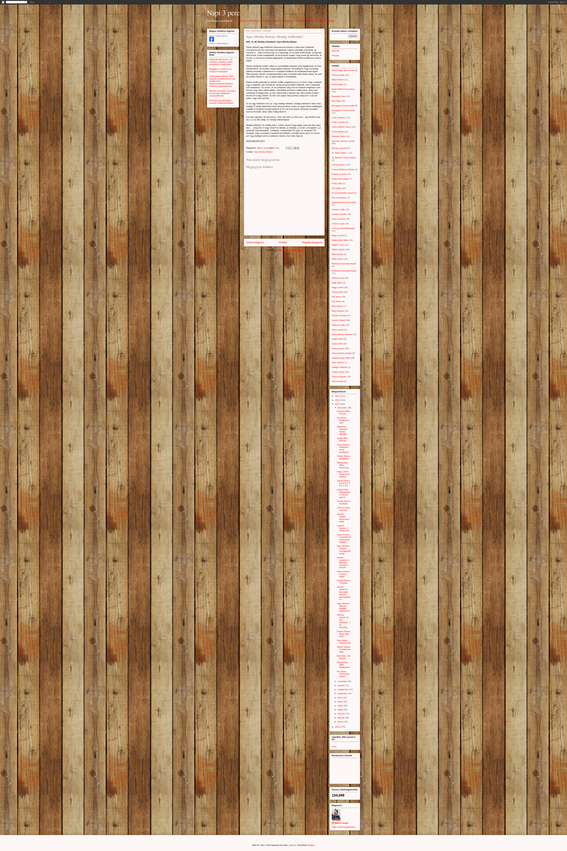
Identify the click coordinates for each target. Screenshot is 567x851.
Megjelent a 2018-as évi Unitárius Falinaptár (220, 70)
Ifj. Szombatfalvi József (342, 193)
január (341, 721)
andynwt (292, 845)
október (341, 685)
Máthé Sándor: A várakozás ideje (344, 649)
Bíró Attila (336, 101)
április (341, 709)
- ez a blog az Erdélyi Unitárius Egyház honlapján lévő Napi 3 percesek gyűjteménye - (284, 21)
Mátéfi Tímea (338, 245)
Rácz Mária (337, 306)
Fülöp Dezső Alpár (340, 179)
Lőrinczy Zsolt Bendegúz (343, 228)
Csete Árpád (337, 131)
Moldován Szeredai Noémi (344, 263)
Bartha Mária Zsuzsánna (343, 89)
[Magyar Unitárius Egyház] (211, 41)
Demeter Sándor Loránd (343, 141)
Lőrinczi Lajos (338, 223)
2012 (337, 400)
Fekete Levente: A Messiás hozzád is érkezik (343, 562)
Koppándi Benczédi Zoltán (344, 202)
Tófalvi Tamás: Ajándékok (344, 457)
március (342, 713)
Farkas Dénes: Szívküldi (344, 502)
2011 (337, 404)
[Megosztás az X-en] (292, 148)
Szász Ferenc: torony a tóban (343, 574)
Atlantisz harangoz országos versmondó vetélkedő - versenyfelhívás (222, 93)
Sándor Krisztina (339, 315)
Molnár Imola (338, 278)
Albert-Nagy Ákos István (343, 70)
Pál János (336, 297)
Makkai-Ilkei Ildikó (340, 240)
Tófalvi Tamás (338, 372)
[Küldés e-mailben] (286, 148)
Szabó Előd (337, 343)
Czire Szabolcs (339, 117)
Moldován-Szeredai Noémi (344, 271)
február (341, 717)
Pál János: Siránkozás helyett (343, 674)
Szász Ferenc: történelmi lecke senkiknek (343, 448)
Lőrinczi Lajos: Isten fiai (343, 508)
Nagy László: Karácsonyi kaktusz (343, 474)
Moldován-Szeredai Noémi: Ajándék (342, 430)
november (343, 681)
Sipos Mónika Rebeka (263, 152)
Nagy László (337, 287)
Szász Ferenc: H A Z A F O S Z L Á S (343, 483)
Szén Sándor (338, 362)
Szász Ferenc (338, 348)
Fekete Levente (339, 174)
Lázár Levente (338, 219)
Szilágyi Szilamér (340, 367)
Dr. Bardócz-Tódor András (344, 157)
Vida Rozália (337, 381)
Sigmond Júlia (338, 325)
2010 (337, 727)
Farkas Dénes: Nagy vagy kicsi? (344, 634)
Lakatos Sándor (339, 214)
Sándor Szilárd (339, 320)
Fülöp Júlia (337, 183)
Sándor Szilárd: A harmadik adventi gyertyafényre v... (344, 593)
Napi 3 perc (223, 12)
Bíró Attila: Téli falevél (343, 657)
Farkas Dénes (338, 164)
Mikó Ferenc (337, 259)
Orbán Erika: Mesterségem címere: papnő (343, 493)
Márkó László (341, 823)
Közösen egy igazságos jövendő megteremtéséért (221, 101)
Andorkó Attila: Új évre (343, 412)
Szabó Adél (337, 339)
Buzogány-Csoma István (343, 110)
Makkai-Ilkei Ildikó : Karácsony (343, 465)
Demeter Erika (338, 136)
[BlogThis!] (289, 148)
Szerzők (335, 51)
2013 (337, 396)
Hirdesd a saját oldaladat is (218, 43)
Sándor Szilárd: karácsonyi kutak (343, 518)
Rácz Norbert (338, 311)
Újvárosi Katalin (339, 376)
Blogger (311, 845)
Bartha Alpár (337, 84)
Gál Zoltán (337, 188)
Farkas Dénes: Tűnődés (344, 581)
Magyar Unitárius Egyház (218, 36)
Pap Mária (336, 301)
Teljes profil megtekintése (343, 827)
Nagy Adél (336, 283)
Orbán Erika (337, 292)
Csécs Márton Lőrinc (341, 127)
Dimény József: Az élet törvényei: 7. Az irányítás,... (344, 621)
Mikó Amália (337, 254)
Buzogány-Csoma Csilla (343, 105)
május (341, 705)
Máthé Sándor (338, 249)
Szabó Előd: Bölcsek (342, 439)
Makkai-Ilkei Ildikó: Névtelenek (343, 665)
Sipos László (338, 329)
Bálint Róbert (338, 79)
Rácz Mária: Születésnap (344, 641)
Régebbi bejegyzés (312, 242)
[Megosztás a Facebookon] (295, 148)
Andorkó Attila (338, 75)
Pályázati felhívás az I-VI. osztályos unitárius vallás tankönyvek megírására (221, 62)
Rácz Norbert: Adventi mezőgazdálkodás (344, 550)
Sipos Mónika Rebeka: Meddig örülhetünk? (343, 607)
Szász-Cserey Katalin (342, 353)
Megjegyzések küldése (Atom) (290, 250)
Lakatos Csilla (338, 209)
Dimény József (339, 148)
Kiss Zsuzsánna (339, 197)
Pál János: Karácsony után (343, 420)
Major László (338, 235)
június (341, 701)
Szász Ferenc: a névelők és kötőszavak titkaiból (344, 538)
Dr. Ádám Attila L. (340, 153)
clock (334, 746)
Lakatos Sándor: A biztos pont (343, 528)
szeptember (343, 689)
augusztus (343, 693)
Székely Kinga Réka (341, 358)
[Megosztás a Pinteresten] (298, 148)
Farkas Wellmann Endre (343, 169)
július (340, 697)
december (343, 407)
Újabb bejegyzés (255, 242)
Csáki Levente (338, 122)
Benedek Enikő (339, 96)
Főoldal (283, 242)
